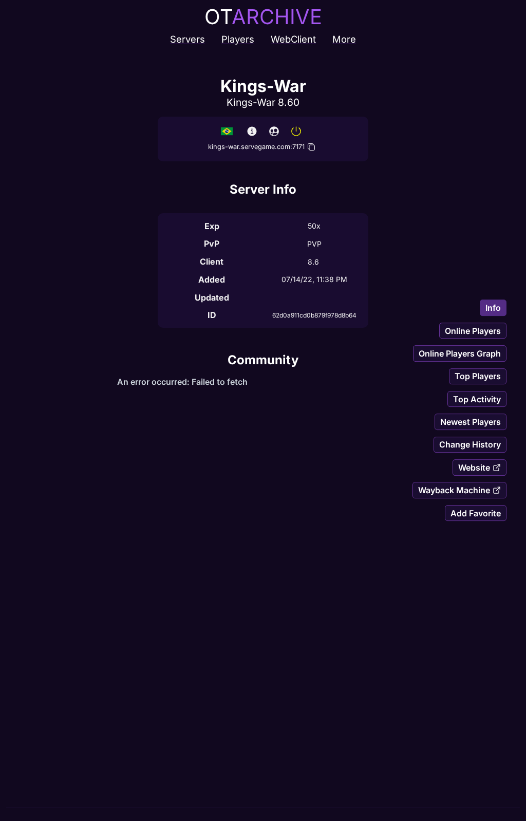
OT (263, 16)
